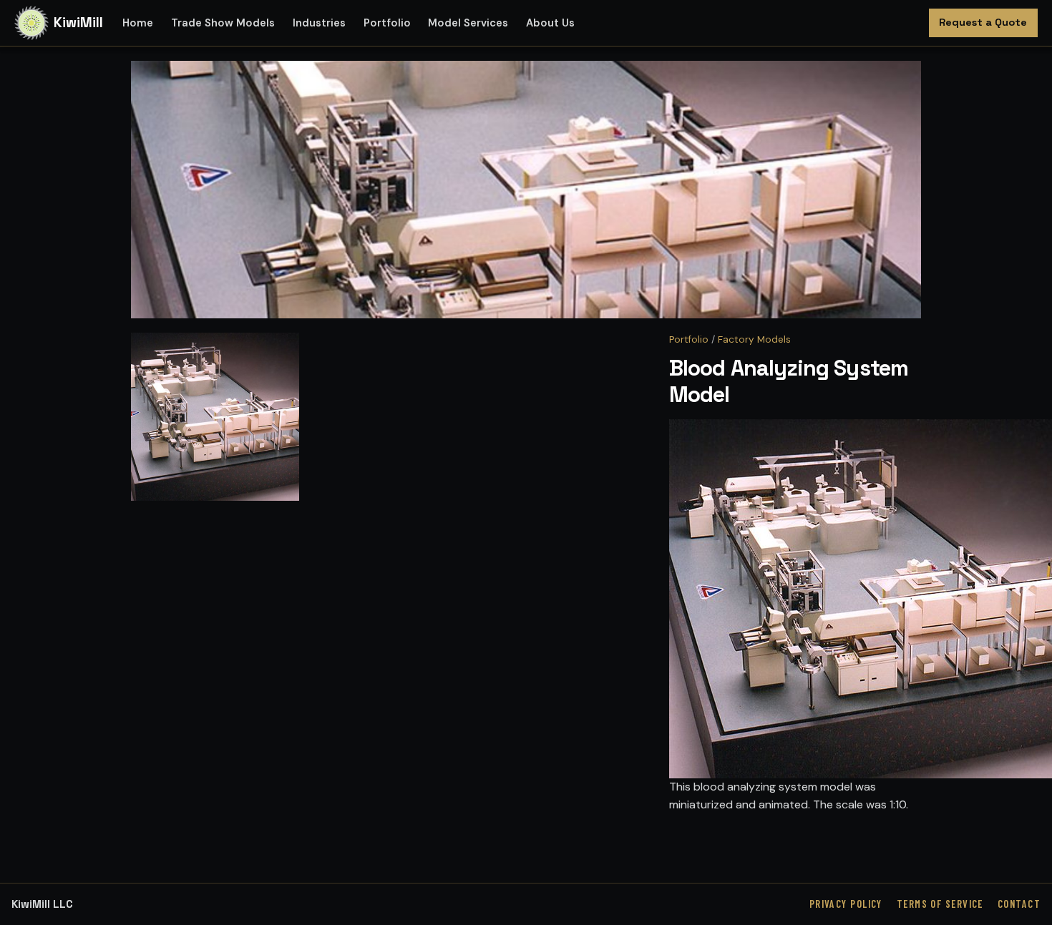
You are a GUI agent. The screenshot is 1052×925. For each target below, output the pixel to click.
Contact (1019, 904)
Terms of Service (940, 904)
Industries (319, 23)
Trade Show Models (223, 23)
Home (137, 23)
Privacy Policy (845, 904)
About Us (550, 23)
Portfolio (387, 23)
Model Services (468, 23)
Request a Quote (983, 22)
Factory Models (754, 339)
